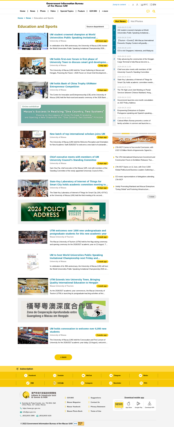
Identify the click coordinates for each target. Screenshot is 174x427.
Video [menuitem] (53, 11)
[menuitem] (32, 11)
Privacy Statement (98, 407)
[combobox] (97, 27)
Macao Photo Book (74, 411)
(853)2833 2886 (28, 416)
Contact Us (95, 402)
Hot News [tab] (120, 21)
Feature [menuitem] (81, 11)
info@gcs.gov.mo (29, 412)
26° (145, 5)
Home (20, 18)
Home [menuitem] (22, 11)
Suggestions (96, 398)
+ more (115, 197)
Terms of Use (96, 411)
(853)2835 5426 (45, 416)
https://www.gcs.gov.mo (31, 408)
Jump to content (119, 5)
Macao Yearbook (73, 407)
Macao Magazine (73, 402)
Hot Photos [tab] (137, 21)
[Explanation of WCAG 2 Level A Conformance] (79, 423)
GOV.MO (70, 398)
